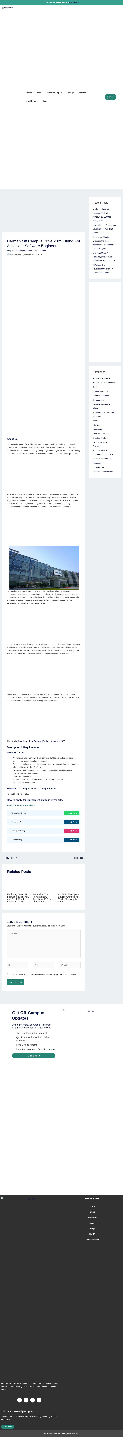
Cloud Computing (100, 391)
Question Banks (99, 438)
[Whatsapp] (32, 1400)
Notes (38, 93)
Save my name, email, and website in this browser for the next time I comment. (43, 974)
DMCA (92, 1234)
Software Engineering (102, 459)
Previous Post (10, 858)
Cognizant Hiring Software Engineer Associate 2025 (41, 741)
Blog (9, 251)
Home (29, 93)
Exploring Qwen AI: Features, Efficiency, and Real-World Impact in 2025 (18, 898)
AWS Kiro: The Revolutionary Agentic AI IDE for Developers (42, 898)
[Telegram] (39, 1400)
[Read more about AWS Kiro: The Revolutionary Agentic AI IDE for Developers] (44, 884)
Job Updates (32, 101)
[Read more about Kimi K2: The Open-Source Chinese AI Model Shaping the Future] (69, 884)
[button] (110, 97)
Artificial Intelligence (101, 378)
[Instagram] (26, 1400)
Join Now (72, 813)
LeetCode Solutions (101, 434)
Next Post (79, 858)
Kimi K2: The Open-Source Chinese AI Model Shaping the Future (68, 898)
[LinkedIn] (19, 1400)
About (92, 1223)
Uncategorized (99, 467)
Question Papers (54, 93)
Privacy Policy (92, 1240)
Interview (96, 425)
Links (44, 101)
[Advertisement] (43, 215)
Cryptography (98, 400)
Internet (96, 421)
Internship (92, 1217)
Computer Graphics (101, 396)
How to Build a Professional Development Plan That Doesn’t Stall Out (104, 229)
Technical (82, 93)
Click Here (74, 2)
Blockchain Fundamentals (104, 383)
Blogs (71, 93)
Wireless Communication (103, 472)
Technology (97, 463)
